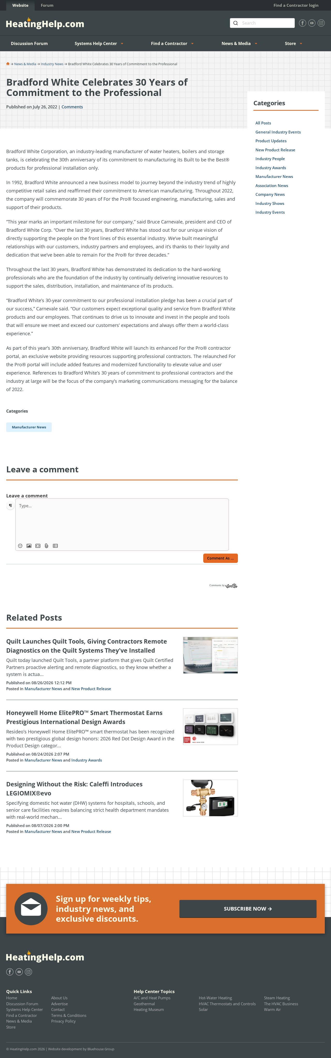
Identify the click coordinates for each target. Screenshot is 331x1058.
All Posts (263, 122)
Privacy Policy (63, 1021)
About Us (59, 997)
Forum (47, 5)
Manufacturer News (43, 688)
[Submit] (236, 23)
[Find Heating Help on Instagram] (321, 23)
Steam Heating (277, 997)
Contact (58, 1009)
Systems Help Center (96, 43)
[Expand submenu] (123, 43)
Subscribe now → (248, 908)
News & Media (236, 43)
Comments (72, 107)
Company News (270, 194)
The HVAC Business (281, 1003)
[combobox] (262, 23)
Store (290, 43)
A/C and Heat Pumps (152, 997)
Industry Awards (86, 760)
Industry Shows (269, 203)
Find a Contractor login (296, 5)
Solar (203, 1009)
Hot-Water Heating (215, 997)
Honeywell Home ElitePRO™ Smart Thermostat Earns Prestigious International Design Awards (84, 717)
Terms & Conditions (68, 1015)
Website (20, 5)
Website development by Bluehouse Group (81, 1049)
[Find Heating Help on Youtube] (311, 23)
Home (11, 997)
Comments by (217, 585)
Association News (271, 185)
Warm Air (272, 1009)
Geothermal (144, 1003)
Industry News (52, 64)
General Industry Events (278, 132)
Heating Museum (149, 1009)
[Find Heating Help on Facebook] (302, 23)
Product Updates (271, 140)
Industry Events (270, 212)
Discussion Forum (29, 43)
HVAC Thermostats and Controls (227, 1003)
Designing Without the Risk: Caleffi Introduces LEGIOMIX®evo (74, 788)
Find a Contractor (169, 43)
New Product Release (91, 688)
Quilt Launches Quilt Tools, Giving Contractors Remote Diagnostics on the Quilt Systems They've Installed (86, 645)
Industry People (270, 158)
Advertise (59, 1003)
